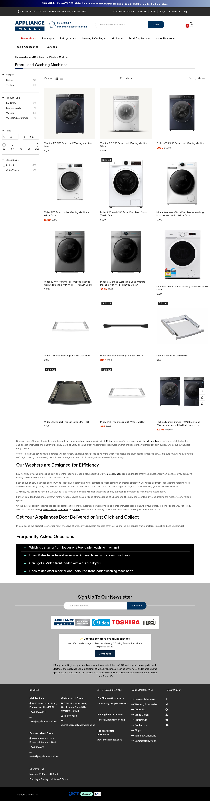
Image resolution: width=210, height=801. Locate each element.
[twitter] (180, 704)
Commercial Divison (145, 740)
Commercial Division (123, 11)
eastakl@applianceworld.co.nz (45, 756)
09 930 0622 (39, 747)
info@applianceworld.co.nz (72, 26)
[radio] (56, 78)
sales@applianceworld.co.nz (44, 721)
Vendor (9, 74)
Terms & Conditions (145, 735)
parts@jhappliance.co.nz (109, 739)
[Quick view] (92, 136)
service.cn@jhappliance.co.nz (112, 703)
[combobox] (121, 24)
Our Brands (140, 719)
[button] (198, 78)
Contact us (140, 725)
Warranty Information (146, 704)
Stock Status (12, 160)
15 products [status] (126, 78)
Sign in (187, 11)
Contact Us (174, 11)
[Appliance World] (30, 25)
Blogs (162, 11)
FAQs (153, 11)
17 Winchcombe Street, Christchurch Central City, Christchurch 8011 (74, 707)
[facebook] (180, 699)
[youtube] (180, 714)
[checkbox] (20, 80)
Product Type (12, 97)
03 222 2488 (70, 716)
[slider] (4, 145)
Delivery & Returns (144, 699)
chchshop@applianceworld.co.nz (78, 725)
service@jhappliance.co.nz (111, 719)
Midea (109, 441)
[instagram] (180, 709)
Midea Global (141, 714)
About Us (142, 11)
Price (8, 130)
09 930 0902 (64, 23)
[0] (192, 24)
